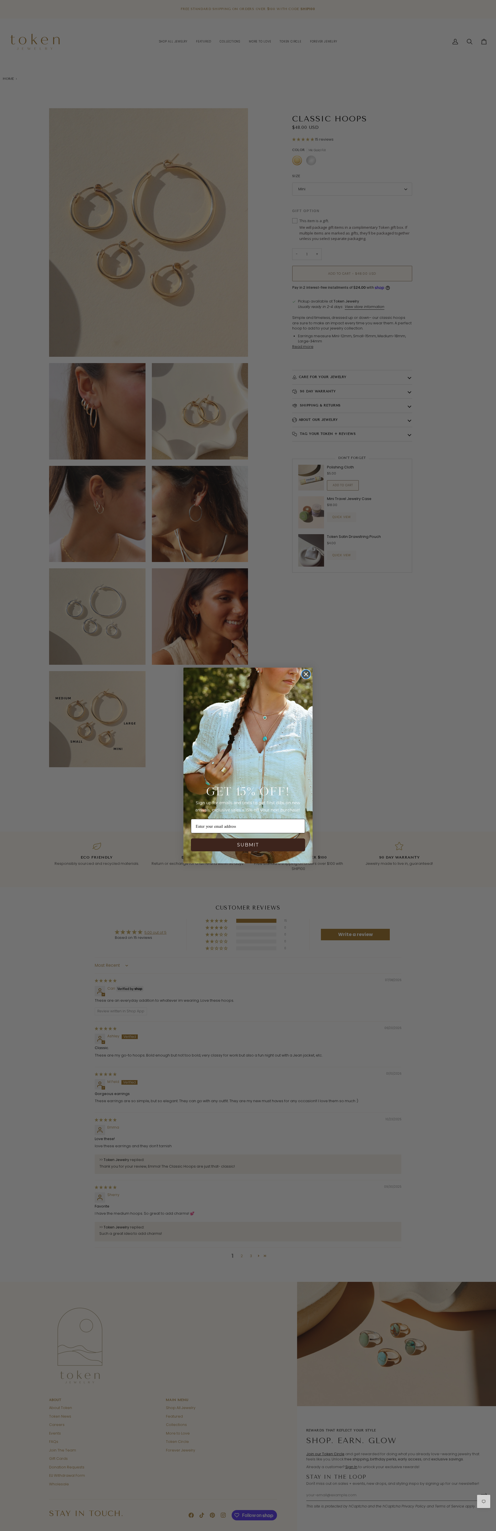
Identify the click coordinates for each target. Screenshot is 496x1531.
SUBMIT (248, 845)
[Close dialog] (306, 674)
